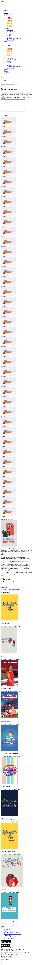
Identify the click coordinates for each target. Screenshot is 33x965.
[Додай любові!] (16, 871)
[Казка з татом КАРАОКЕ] (16, 836)
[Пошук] (17, 85)
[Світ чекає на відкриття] (16, 803)
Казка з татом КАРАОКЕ (8, 851)
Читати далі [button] (4, 587)
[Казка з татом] (16, 607)
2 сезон (6, 115)
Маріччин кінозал (6, 688)
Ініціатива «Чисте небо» (10, 936)
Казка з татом (5, 623)
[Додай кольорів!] (16, 640)
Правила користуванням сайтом (12, 934)
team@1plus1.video (6, 957)
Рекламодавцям (8, 935)
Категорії (6, 28)
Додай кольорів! (5, 656)
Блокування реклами (9, 938)
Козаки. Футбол (5, 721)
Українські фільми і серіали (14, 38)
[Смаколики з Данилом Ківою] (16, 738)
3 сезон (6, 114)
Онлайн (6, 13)
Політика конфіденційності (11, 932)
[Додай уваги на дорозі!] (16, 906)
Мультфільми (10, 35)
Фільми (9, 37)
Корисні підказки (5, 786)
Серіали (9, 34)
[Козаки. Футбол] (16, 705)
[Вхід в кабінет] (1, 9)
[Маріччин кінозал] (16, 673)
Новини (9, 32)
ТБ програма (7, 14)
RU (5, 6)
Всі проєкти (7, 41)
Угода (5, 931)
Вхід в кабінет (4, 10)
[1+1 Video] (6, 2)
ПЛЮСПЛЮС (16, 589)
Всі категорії (10, 40)
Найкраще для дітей (6, 589)
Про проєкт (7, 929)
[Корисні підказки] (16, 770)
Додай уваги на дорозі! (7, 921)
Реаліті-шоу (10, 30)
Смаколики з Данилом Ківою (9, 753)
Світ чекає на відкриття (8, 819)
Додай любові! (5, 889)
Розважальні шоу (11, 31)
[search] (1, 76)
